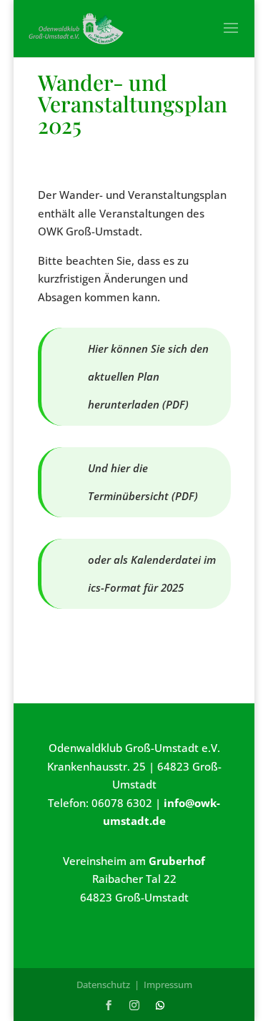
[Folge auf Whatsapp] (160, 1005)
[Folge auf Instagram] (134, 1005)
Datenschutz (103, 984)
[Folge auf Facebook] (109, 1005)
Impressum (168, 984)
